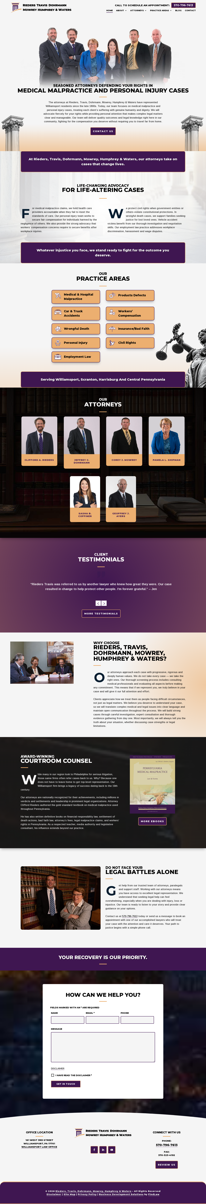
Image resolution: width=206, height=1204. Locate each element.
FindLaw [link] (153, 1194)
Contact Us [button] (103, 131)
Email (90, 1013)
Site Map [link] (69, 1194)
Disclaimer (57, 1068)
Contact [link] (190, 10)
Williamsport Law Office (39, 1146)
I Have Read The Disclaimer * (73, 1075)
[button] (98, 603)
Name (54, 1013)
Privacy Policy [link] (87, 1194)
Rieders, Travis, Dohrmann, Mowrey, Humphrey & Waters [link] (93, 1191)
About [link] (120, 10)
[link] (41, 7)
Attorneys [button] (137, 10)
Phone (125, 1013)
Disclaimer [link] (54, 1194)
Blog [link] (178, 10)
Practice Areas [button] (159, 10)
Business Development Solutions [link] (121, 1194)
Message (56, 1029)
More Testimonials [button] (101, 613)
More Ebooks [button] (152, 821)
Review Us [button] (166, 1164)
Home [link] (109, 10)
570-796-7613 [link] (183, 5)
